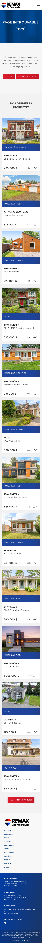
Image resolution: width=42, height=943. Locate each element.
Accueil (9, 77)
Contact (7, 863)
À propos (7, 841)
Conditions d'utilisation (31, 935)
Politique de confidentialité (12, 935)
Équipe (6, 838)
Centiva (25, 940)
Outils (6, 849)
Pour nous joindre (27, 77)
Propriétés (8, 830)
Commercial (8, 834)
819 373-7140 (12, 886)
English (7, 867)
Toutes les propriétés (21, 800)
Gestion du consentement (21, 937)
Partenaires (9, 845)
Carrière (7, 856)
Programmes (9, 852)
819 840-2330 (13, 913)
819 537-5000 (13, 899)
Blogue (7, 860)
